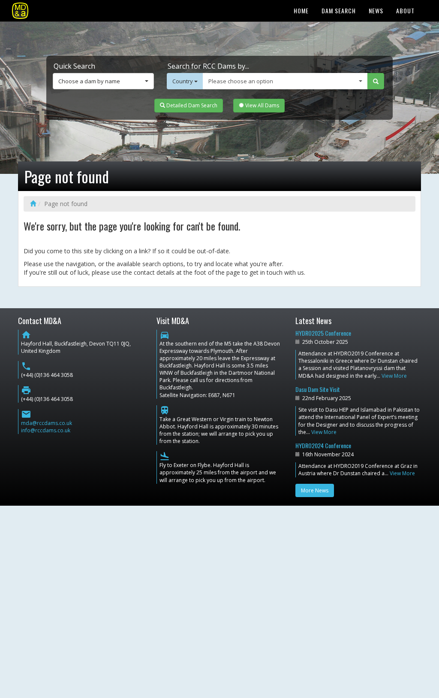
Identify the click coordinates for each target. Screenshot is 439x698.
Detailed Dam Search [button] (191, 105)
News (376, 10)
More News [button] (314, 490)
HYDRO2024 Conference (323, 445)
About (405, 10)
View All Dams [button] (261, 105)
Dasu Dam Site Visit (317, 389)
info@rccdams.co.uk (45, 430)
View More (394, 375)
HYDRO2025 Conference (323, 332)
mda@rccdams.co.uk (46, 423)
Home (301, 10)
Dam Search (339, 10)
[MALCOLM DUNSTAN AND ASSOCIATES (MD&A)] (20, 10)
